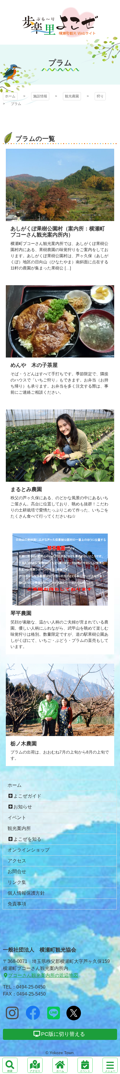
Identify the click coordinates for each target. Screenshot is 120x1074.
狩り (100, 96)
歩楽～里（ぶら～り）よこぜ (60, 22)
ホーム (10, 96)
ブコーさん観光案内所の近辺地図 (43, 975)
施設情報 (40, 96)
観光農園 (72, 96)
